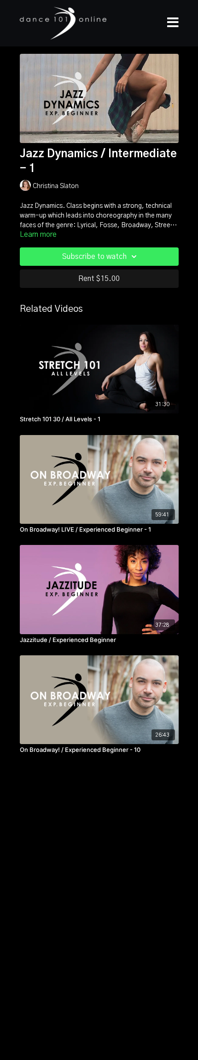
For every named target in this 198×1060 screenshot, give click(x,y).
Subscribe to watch (94, 256)
